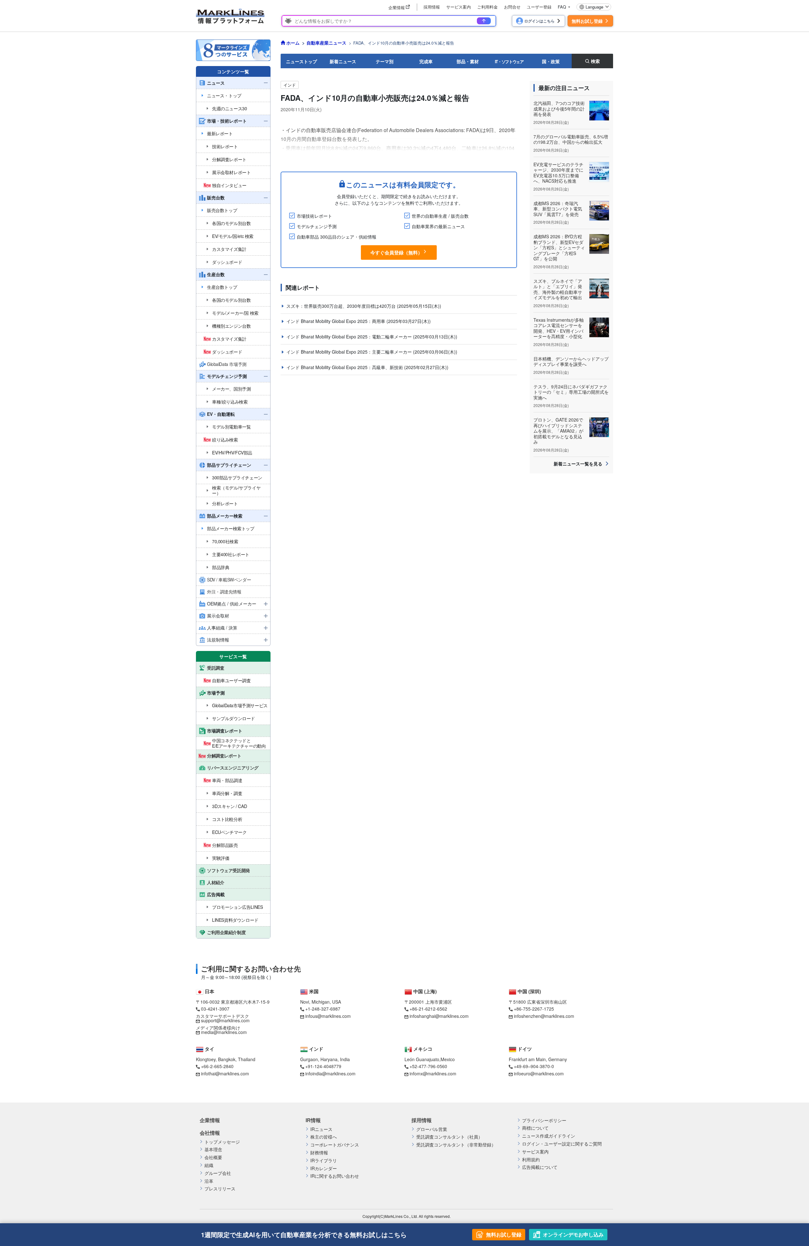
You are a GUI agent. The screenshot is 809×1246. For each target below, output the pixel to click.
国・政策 (551, 61)
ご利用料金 (487, 7)
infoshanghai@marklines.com (439, 1016)
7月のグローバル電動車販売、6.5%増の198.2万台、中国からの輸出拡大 (570, 139)
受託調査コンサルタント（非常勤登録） (456, 1144)
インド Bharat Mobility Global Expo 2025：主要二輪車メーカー (349, 352)
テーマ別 (384, 61)
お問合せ (512, 7)
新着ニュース (343, 61)
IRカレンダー (323, 1168)
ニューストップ (301, 61)
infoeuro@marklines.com (539, 1073)
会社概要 (213, 1157)
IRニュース (321, 1129)
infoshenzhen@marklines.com (544, 1016)
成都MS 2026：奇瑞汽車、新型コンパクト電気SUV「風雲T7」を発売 (557, 208)
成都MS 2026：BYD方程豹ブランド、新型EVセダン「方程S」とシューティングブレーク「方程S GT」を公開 (559, 247)
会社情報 (210, 1132)
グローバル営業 (431, 1129)
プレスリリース (219, 1188)
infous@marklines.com (328, 1016)
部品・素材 (468, 61)
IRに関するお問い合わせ (334, 1176)
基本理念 (213, 1149)
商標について (535, 1128)
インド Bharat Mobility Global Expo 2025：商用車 (336, 321)
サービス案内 (458, 7)
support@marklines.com (225, 1020)
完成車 (426, 61)
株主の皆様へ (323, 1137)
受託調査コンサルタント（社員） (449, 1137)
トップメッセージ (222, 1142)
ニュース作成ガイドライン (548, 1136)
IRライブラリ (323, 1160)
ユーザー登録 (539, 7)
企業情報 (210, 1120)
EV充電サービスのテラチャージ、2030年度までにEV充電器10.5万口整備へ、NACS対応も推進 (558, 172)
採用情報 (431, 7)
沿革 (208, 1181)
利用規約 (531, 1159)
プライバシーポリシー (544, 1120)
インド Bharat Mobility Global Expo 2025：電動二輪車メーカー (349, 336)
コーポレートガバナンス (334, 1144)
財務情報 (319, 1152)
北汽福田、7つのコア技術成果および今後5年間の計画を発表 (559, 108)
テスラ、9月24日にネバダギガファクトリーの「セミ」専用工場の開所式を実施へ (571, 392)
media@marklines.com (224, 1032)
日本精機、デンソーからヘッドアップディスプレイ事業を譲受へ (571, 362)
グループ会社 (217, 1173)
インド (289, 85)
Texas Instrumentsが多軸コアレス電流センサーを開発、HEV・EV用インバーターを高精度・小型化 (558, 328)
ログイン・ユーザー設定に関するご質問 (562, 1143)
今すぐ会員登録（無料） (396, 252)
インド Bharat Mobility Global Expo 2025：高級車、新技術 (345, 367)
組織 (208, 1165)
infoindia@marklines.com (330, 1073)
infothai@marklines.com (225, 1073)
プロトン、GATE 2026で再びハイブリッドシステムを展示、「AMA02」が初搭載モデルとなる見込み (558, 430)
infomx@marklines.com (433, 1073)
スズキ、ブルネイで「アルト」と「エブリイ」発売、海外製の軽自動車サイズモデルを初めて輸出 (557, 289)
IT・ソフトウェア (509, 61)
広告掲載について (539, 1167)
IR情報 (313, 1120)
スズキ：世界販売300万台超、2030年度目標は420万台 (341, 306)
